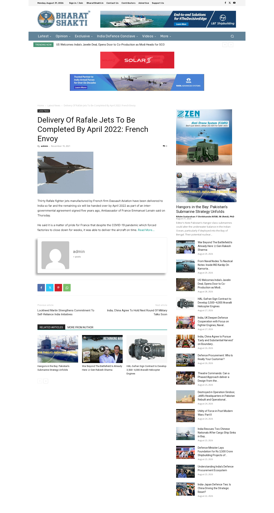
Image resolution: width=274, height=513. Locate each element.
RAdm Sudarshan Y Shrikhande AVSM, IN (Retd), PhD (205, 216)
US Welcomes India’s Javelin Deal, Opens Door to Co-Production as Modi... (214, 284)
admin (44, 146)
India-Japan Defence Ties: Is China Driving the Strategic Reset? (214, 488)
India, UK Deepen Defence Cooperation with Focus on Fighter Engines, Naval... (213, 321)
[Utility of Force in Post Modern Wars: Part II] (185, 415)
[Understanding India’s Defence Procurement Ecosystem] (185, 471)
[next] (231, 44)
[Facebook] (225, 3)
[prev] (225, 44)
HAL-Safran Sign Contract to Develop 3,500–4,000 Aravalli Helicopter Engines (146, 370)
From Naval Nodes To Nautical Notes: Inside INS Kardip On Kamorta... (215, 265)
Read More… (146, 230)
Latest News (54, 105)
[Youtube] (234, 3)
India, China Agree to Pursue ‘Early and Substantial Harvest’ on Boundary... (215, 340)
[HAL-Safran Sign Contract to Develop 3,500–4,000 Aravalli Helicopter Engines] (147, 349)
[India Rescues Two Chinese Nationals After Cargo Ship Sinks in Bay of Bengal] (185, 433)
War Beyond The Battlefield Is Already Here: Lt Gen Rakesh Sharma (215, 246)
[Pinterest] (58, 287)
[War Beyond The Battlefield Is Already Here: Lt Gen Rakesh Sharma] (102, 349)
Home (40, 105)
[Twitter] (230, 3)
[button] (232, 36)
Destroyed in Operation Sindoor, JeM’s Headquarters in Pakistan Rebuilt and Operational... (216, 396)
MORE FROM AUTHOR (80, 327)
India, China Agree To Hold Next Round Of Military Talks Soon (137, 312)
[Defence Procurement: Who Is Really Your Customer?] (185, 360)
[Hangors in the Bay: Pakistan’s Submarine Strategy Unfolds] (57, 349)
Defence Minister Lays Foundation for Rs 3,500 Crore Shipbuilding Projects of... (215, 451)
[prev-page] (39, 381)
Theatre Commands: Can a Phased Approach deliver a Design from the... (213, 377)
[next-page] (45, 381)
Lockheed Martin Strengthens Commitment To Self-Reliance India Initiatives (65, 312)
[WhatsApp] (67, 287)
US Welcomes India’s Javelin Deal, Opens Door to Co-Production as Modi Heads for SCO (110, 44)
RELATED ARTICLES (51, 327)
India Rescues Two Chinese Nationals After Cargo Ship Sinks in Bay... (217, 432)
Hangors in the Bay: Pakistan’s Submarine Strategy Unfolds (202, 209)
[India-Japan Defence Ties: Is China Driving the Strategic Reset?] (185, 489)
